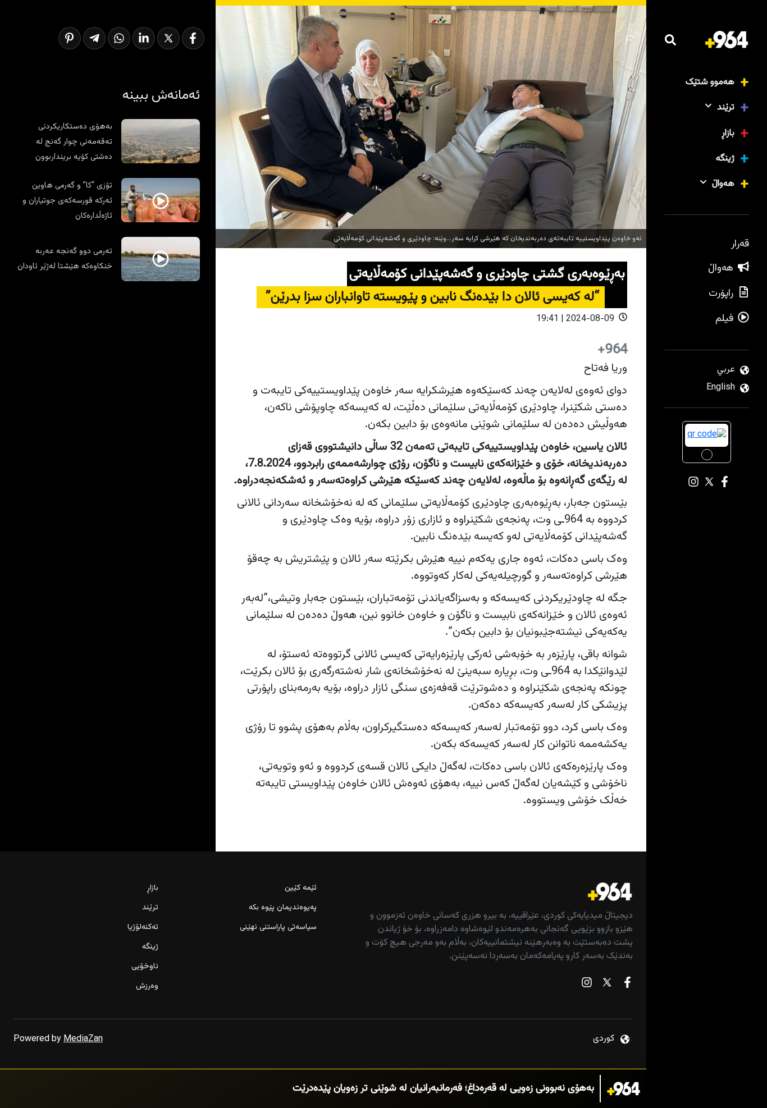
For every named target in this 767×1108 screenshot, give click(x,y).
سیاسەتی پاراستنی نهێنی (278, 927)
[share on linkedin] (144, 38)
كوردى (603, 1039)
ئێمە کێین (301, 888)
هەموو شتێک (710, 82)
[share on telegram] (94, 38)
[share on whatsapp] (119, 38)
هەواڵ (723, 184)
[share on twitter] (168, 38)
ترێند (725, 107)
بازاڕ (728, 133)
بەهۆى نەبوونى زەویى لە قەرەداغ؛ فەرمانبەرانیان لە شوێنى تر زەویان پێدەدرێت (443, 1088)
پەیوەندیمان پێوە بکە (283, 908)
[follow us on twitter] (607, 985)
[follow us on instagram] (586, 985)
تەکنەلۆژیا (142, 927)
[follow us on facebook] (627, 985)
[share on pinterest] (69, 38)
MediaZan (83, 1039)
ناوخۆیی (144, 967)
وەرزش (147, 986)
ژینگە (725, 159)
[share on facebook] (193, 38)
